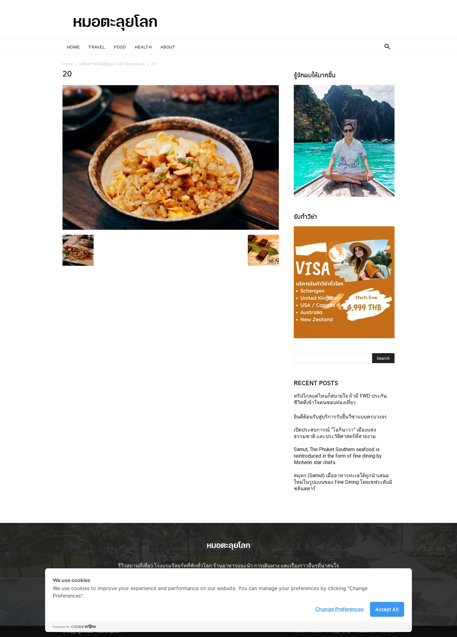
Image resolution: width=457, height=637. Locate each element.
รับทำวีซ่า (305, 216)
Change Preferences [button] (339, 609)
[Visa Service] (344, 282)
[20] (170, 227)
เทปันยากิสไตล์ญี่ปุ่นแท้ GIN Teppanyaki (112, 64)
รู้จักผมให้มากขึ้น (314, 74)
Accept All (387, 609)
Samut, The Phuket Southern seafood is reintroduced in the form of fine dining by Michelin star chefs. (338, 455)
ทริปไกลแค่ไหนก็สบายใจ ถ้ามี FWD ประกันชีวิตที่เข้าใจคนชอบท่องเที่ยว (340, 399)
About (167, 46)
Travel (96, 46)
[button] (387, 47)
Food (120, 46)
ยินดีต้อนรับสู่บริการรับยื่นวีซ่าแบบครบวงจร (340, 417)
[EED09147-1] (344, 141)
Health (143, 46)
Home (73, 46)
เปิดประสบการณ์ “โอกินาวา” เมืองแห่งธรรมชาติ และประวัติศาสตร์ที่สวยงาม (335, 433)
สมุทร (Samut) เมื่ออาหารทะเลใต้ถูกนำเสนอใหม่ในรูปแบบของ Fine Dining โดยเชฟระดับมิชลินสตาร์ (343, 482)
